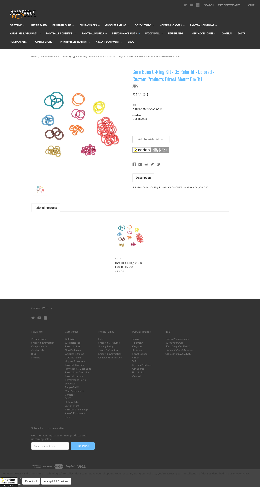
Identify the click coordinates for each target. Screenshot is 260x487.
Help (100, 338)
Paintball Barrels (93, 33)
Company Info (39, 346)
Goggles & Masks (116, 25)
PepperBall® (176, 33)
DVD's (241, 33)
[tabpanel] (130, 245)
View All (136, 376)
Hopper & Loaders (171, 25)
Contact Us (37, 350)
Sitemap (35, 357)
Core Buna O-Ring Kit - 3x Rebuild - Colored (128, 265)
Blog (131, 41)
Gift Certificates (229, 5)
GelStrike (16, 25)
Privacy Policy (38, 338)
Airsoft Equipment (108, 41)
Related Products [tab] (46, 207)
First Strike (138, 372)
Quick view (130, 232)
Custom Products (142, 364)
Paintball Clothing (202, 25)
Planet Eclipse (140, 353)
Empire (136, 338)
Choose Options (130, 238)
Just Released (38, 25)
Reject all (31, 481)
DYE (134, 361)
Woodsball (152, 33)
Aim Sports (138, 368)
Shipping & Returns (109, 342)
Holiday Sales (18, 41)
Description (143, 177)
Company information (110, 357)
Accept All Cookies (56, 481)
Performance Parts (124, 33)
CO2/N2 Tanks (143, 25)
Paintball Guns (62, 25)
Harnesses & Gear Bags (24, 33)
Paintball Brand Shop (74, 41)
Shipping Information (42, 342)
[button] (9, 482)
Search (209, 5)
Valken (135, 357)
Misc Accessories (203, 33)
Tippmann (137, 342)
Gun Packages (88, 25)
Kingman (137, 346)
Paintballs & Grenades (60, 33)
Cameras (227, 33)
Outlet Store (44, 41)
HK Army (137, 350)
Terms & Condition (108, 350)
